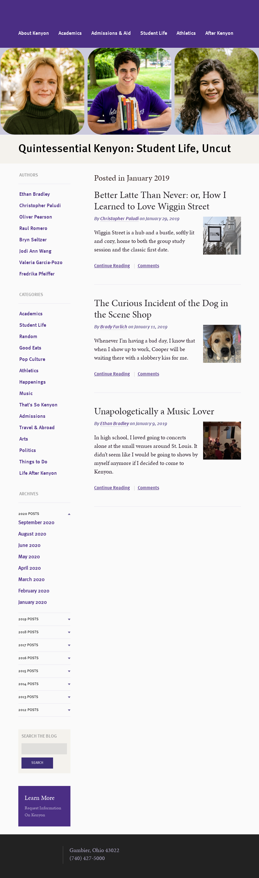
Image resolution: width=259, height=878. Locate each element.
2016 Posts (28, 658)
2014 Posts (28, 684)
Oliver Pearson (35, 217)
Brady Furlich (113, 327)
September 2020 (36, 522)
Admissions (32, 416)
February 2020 (33, 591)
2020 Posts (28, 514)
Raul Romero (33, 228)
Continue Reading (112, 266)
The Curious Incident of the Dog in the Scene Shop (161, 308)
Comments (148, 266)
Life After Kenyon (38, 473)
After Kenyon (219, 33)
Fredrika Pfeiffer (37, 274)
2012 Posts (28, 710)
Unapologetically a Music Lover (154, 411)
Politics (27, 450)
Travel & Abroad (37, 427)
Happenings (32, 382)
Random (28, 336)
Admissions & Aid (111, 33)
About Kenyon (33, 33)
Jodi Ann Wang (35, 251)
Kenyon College (37, 14)
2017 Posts (28, 645)
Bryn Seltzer (33, 240)
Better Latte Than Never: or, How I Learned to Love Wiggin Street (160, 200)
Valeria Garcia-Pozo (41, 262)
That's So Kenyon (38, 405)
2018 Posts (28, 632)
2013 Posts (28, 697)
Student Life (153, 33)
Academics (70, 33)
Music (26, 393)
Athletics (186, 33)
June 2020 (29, 545)
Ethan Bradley (114, 424)
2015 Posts (28, 671)
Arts (23, 439)
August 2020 (32, 534)
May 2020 (29, 557)
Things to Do (33, 462)
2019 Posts (28, 619)
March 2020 (31, 579)
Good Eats (30, 348)
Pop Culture (32, 359)
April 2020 (29, 568)
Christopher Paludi (119, 219)
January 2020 (32, 602)
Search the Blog (39, 736)
